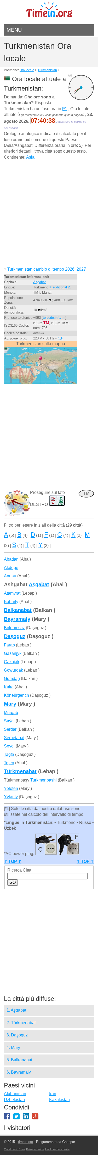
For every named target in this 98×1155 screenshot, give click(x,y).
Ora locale (27, 70)
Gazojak (11, 662)
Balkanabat (18, 610)
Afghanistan (15, 1093)
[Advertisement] (49, 215)
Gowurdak (13, 670)
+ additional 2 (59, 287)
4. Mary (13, 1047)
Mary (10, 704)
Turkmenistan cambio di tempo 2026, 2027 (46, 269)
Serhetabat (14, 737)
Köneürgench (16, 695)
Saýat (9, 721)
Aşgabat (39, 282)
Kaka (9, 687)
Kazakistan (59, 1099)
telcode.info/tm (54, 318)
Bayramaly (17, 619)
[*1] (65, 109)
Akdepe (11, 567)
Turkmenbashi (43, 780)
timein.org (25, 1142)
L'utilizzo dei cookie (57, 1149)
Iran (52, 1093)
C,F (60, 338)
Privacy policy (35, 1149)
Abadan (11, 559)
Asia (30, 157)
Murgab (11, 712)
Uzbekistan (14, 1099)
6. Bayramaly (19, 1072)
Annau (10, 576)
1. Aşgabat (16, 1010)
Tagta (9, 754)
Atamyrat (12, 593)
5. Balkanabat (19, 1060)
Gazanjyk (12, 653)
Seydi (9, 746)
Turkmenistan (47, 70)
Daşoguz (14, 636)
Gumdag (12, 678)
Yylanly (11, 797)
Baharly (11, 601)
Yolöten (11, 788)
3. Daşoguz (17, 1035)
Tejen (9, 763)
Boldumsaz (14, 628)
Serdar (10, 729)
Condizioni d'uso (14, 1149)
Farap (9, 645)
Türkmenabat (20, 771)
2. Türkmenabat (21, 1022)
